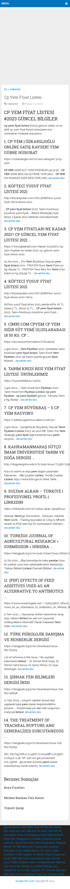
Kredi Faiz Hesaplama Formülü (22, 838)
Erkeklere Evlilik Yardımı (18, 854)
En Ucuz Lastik (49, 850)
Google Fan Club (24, 881)
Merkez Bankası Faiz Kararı (24, 798)
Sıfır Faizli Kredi (13, 874)
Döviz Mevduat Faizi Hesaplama (35, 842)
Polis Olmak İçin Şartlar (47, 827)
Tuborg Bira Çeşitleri (46, 846)
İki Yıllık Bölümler (23, 846)
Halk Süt (31, 831)
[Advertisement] (35, 46)
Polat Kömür (52, 858)
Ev (5, 89)
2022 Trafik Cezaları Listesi (20, 862)
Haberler (15, 89)
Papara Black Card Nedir (18, 827)
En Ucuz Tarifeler (47, 831)
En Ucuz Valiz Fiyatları (27, 870)
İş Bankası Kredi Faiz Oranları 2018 (43, 874)
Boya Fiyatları (14, 787)
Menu (5, 3)
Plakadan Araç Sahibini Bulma (21, 850)
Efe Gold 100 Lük (14, 831)
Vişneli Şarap (14, 808)
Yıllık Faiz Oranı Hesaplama (27, 858)
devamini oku (56, 178)
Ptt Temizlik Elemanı (53, 870)
